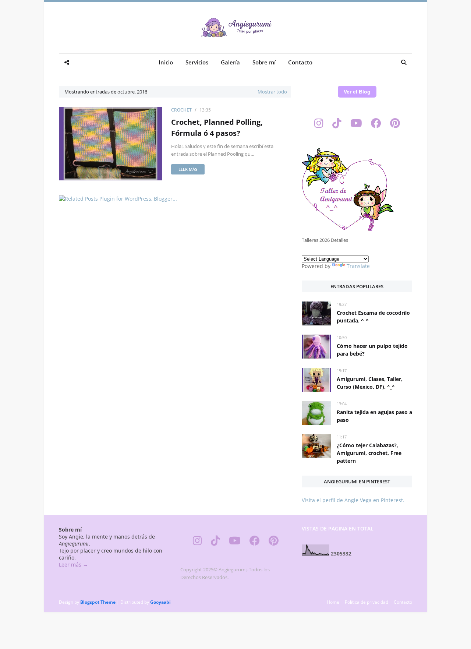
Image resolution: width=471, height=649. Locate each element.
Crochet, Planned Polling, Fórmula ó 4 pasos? (217, 127)
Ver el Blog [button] (357, 92)
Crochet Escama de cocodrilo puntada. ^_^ (373, 316)
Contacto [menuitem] (300, 62)
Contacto (403, 602)
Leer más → (73, 564)
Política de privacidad (366, 602)
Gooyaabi (160, 602)
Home (333, 602)
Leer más (187, 169)
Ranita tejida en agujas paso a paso (374, 416)
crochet (181, 110)
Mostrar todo (272, 91)
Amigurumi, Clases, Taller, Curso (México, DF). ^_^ (370, 382)
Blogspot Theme (98, 602)
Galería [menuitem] (230, 62)
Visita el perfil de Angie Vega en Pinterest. (353, 500)
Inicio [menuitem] (166, 62)
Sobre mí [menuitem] (264, 62)
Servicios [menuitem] (196, 62)
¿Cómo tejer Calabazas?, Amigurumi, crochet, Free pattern (369, 453)
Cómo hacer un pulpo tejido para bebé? (372, 349)
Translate (358, 265)
